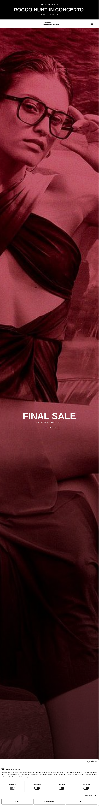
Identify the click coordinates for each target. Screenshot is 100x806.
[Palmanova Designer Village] (49, 23)
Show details (88, 795)
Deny (17, 801)
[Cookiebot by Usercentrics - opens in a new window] (88, 762)
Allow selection (49, 801)
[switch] (37, 788)
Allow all (81, 801)
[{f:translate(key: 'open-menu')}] (92, 23)
